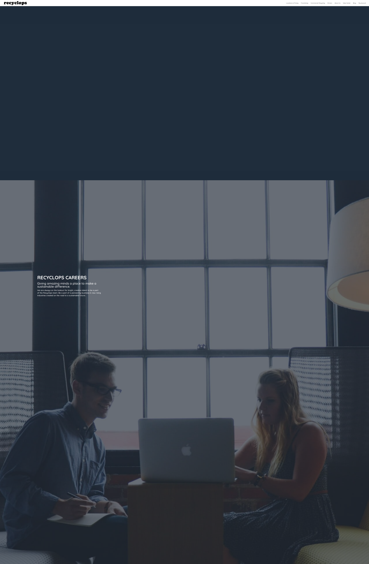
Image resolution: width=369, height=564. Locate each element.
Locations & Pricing (292, 3)
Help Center (347, 3)
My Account (362, 3)
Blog (354, 3)
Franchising (304, 3)
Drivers (329, 3)
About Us (337, 3)
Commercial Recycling (318, 3)
